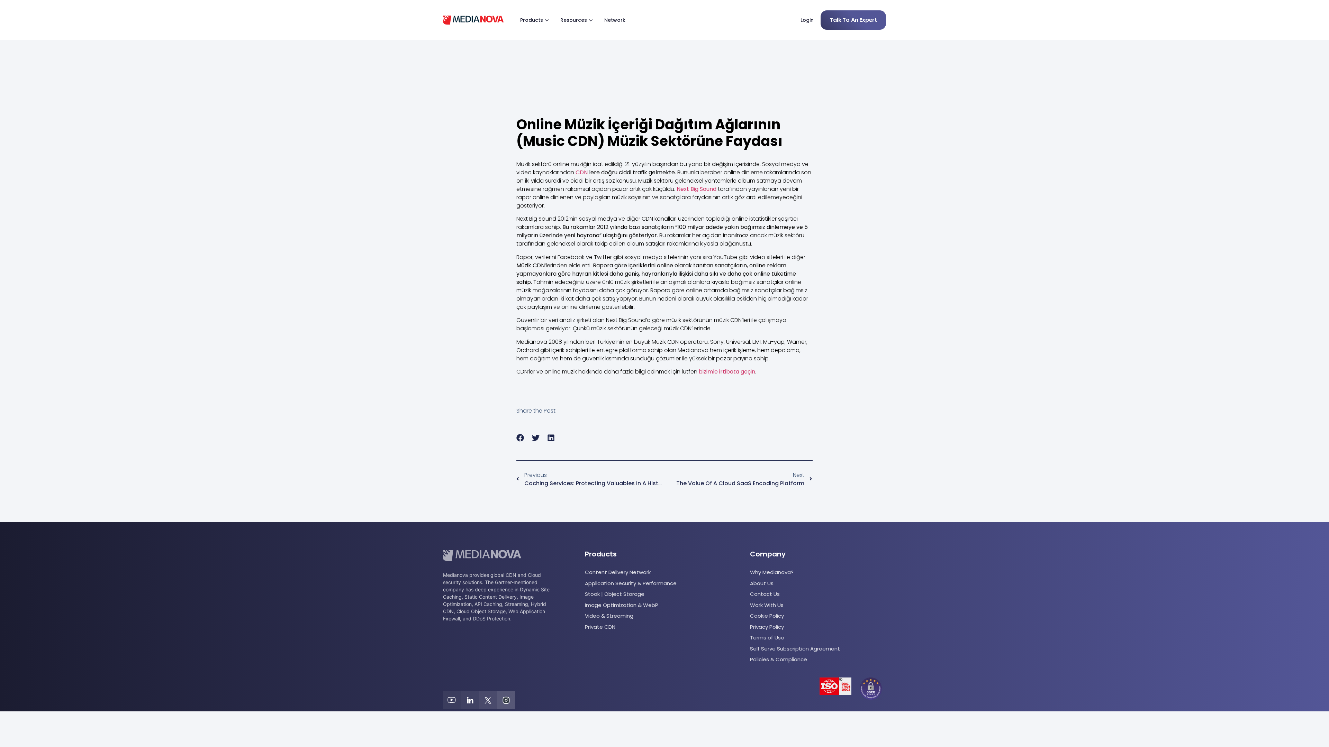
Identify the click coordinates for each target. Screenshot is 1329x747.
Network (614, 20)
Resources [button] (573, 20)
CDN (582, 172)
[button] (520, 438)
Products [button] (531, 20)
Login (807, 20)
